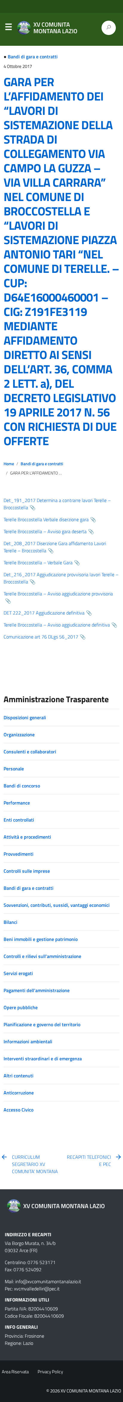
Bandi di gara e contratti (33, 56)
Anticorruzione (19, 1092)
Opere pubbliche (21, 1007)
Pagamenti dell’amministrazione (37, 990)
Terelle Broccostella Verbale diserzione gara (46, 519)
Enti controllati (19, 819)
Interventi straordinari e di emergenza (43, 1058)
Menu (8, 28)
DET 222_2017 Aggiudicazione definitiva (44, 612)
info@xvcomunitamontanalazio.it (48, 1281)
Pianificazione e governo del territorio (42, 1024)
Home (9, 463)
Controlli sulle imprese (27, 871)
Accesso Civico (18, 1109)
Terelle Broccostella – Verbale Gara (38, 562)
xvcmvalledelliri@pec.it (37, 1288)
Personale (14, 768)
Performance (17, 802)
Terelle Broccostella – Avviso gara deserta (45, 531)
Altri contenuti (18, 1075)
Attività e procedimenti (27, 836)
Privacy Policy (50, 1371)
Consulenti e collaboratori (30, 751)
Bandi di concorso (22, 785)
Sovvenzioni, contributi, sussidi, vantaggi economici (57, 905)
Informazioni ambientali (28, 1041)
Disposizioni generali (25, 717)
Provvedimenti (18, 853)
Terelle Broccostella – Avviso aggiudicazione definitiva (57, 624)
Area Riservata (15, 1371)
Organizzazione (19, 734)
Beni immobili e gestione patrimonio (41, 939)
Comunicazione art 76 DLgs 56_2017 (41, 636)
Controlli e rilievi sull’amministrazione (42, 956)
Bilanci (10, 922)
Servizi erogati (18, 973)
